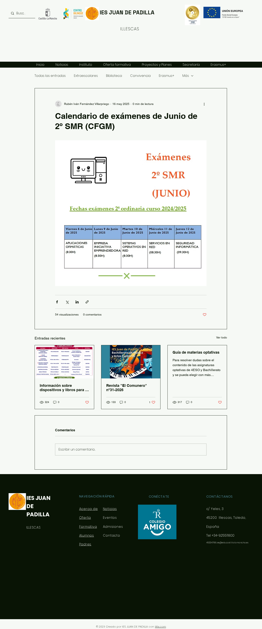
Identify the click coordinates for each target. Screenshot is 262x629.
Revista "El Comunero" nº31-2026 (126, 387)
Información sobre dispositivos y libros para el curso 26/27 (64, 387)
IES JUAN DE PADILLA (127, 12)
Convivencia (140, 76)
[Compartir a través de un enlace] (87, 302)
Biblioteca (114, 76)
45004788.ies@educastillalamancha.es (227, 542)
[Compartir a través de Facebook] (57, 302)
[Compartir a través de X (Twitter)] (67, 302)
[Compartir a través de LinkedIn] (77, 302)
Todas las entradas (50, 76)
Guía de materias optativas (196, 352)
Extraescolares (86, 76)
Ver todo (221, 337)
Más (185, 76)
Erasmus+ (166, 76)
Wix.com (160, 627)
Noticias (110, 508)
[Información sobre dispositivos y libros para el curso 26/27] (64, 361)
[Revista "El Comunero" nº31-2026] (130, 361)
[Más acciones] (204, 103)
